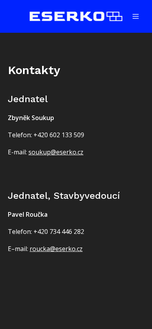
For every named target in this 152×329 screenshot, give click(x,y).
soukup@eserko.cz (55, 152)
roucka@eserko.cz (56, 248)
